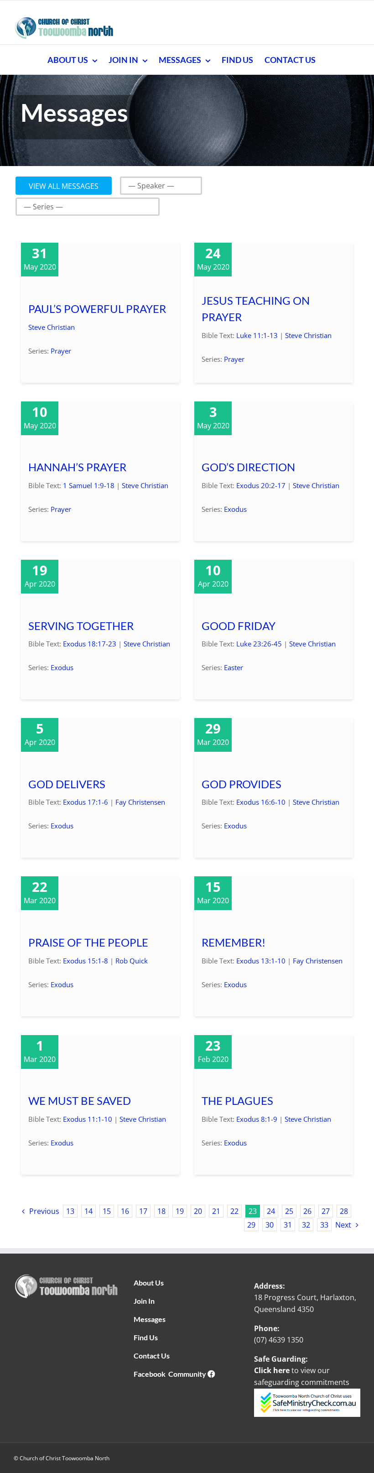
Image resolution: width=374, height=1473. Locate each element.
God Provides (241, 784)
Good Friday (238, 625)
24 (271, 1211)
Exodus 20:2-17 (261, 485)
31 (288, 1225)
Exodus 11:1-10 (87, 1119)
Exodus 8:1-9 (256, 1119)
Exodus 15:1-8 (85, 960)
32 (306, 1225)
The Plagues (237, 1100)
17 (143, 1211)
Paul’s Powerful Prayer (97, 308)
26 (307, 1211)
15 (107, 1211)
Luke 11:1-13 (257, 335)
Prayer (61, 350)
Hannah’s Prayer (77, 467)
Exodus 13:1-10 (261, 960)
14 (88, 1211)
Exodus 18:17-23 (89, 643)
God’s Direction (248, 467)
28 (344, 1211)
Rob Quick (131, 960)
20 (198, 1211)
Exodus (235, 509)
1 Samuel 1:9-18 (88, 485)
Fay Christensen (140, 802)
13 (70, 1211)
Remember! (233, 942)
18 (161, 1211)
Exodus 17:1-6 (85, 802)
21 (216, 1211)
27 (326, 1211)
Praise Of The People (88, 942)
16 (125, 1211)
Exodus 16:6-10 (261, 802)
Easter (233, 667)
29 (251, 1225)
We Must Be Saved (79, 1100)
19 (180, 1211)
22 (234, 1211)
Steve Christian (51, 327)
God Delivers (66, 784)
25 (289, 1211)
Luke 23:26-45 (259, 643)
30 (269, 1225)
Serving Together (81, 625)
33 (324, 1225)
